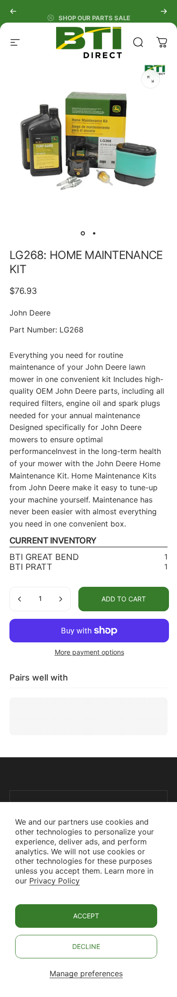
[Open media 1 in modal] (150, 79)
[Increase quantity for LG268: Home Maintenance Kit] (60, 599)
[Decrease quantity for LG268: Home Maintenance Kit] (20, 599)
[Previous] (13, 11)
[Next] (163, 11)
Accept (86, 916)
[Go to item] (83, 233)
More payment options (89, 652)
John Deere (30, 312)
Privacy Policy (54, 880)
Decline (86, 946)
